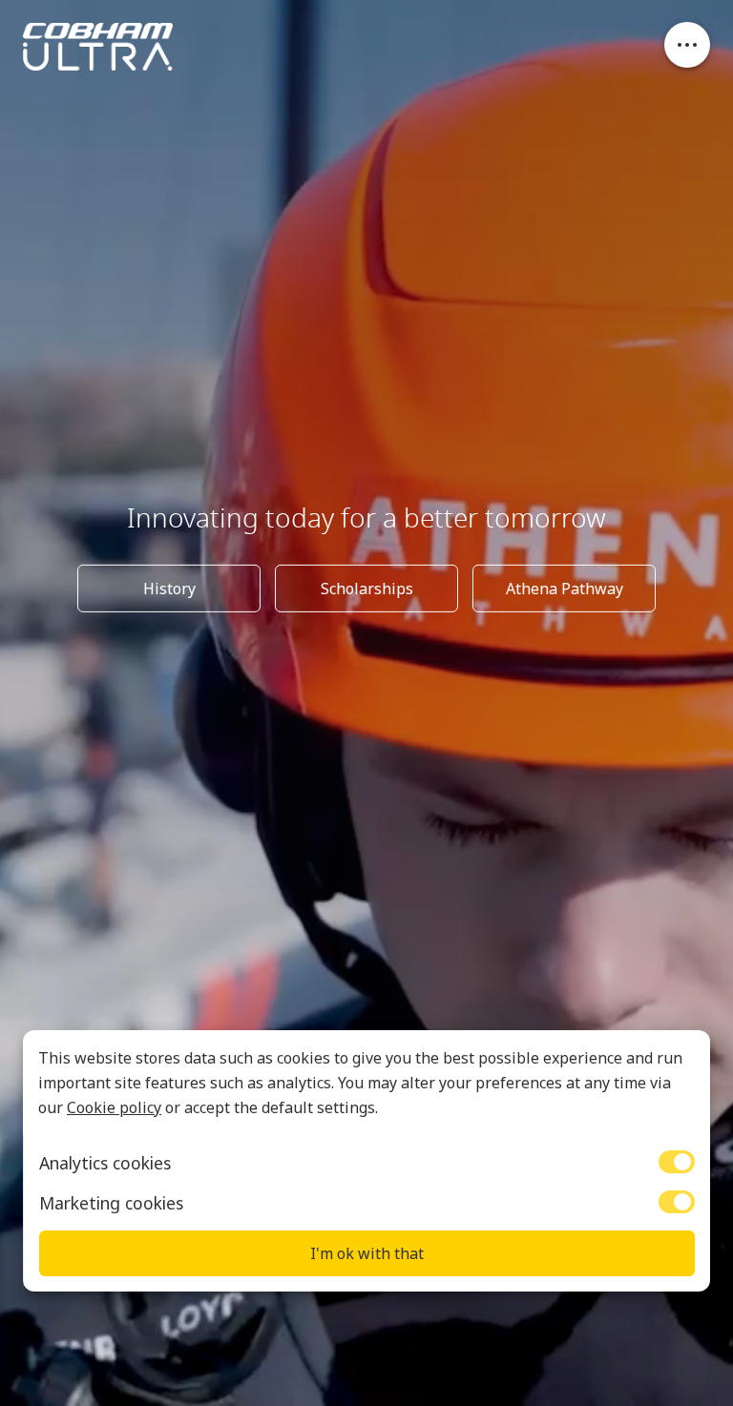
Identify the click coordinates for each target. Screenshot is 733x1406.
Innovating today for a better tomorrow (366, 517)
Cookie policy (114, 1107)
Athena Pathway (564, 588)
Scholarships (367, 588)
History (169, 588)
